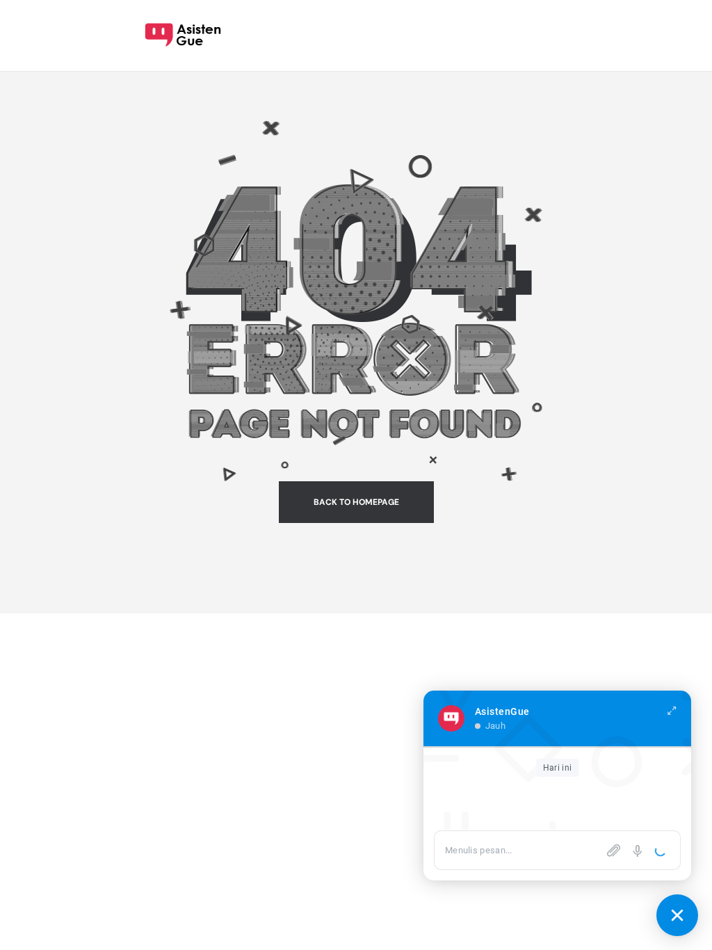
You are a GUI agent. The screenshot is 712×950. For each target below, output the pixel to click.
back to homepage (356, 502)
